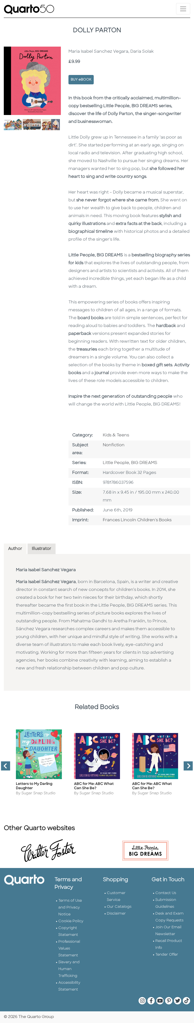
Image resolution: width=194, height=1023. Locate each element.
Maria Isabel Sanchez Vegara (46, 570)
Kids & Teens (116, 435)
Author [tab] (15, 549)
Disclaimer (116, 914)
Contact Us (165, 893)
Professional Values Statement (69, 948)
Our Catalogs (119, 907)
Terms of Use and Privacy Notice (70, 907)
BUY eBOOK (81, 79)
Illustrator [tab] (41, 549)
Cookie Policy (70, 921)
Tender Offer (166, 955)
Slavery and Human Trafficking (69, 969)
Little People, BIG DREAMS (130, 463)
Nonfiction (114, 445)
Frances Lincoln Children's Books (137, 520)
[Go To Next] (186, 767)
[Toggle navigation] (183, 8)
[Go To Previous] (3, 767)
